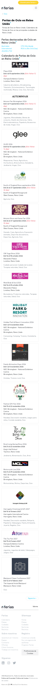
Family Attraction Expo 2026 (14, 364)
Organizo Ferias (28, 645)
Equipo (4, 640)
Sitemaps (26, 616)
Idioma (35, 606)
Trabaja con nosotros (10, 650)
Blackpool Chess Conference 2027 (16, 578)
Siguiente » (32, 598)
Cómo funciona (7, 647)
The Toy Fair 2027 (10, 539)
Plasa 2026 (7, 71)
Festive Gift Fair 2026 (12, 404)
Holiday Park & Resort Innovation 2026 (18, 322)
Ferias (5, 616)
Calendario (6, 620)
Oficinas (5, 645)
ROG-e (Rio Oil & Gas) (29, 48)
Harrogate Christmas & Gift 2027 (16, 509)
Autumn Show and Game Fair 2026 (16, 218)
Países (4, 622)
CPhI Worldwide (27, 46)
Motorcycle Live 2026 (11, 469)
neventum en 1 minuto (10, 638)
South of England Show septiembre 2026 (19, 185)
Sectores (5, 627)
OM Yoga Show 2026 (11, 253)
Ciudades (5, 625)
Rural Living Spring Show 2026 (15, 444)
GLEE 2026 (7, 144)
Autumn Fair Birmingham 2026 (15, 101)
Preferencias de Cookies (30, 652)
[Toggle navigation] (36, 8)
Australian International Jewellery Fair (7, 48)
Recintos (5, 629)
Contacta (5, 642)
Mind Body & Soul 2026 (12, 283)
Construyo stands (28, 638)
